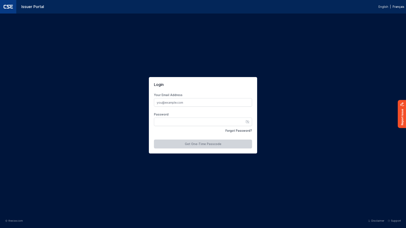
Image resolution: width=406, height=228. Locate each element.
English (383, 6)
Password (161, 114)
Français (398, 6)
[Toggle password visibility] (247, 122)
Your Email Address (168, 95)
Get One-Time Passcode (203, 144)
